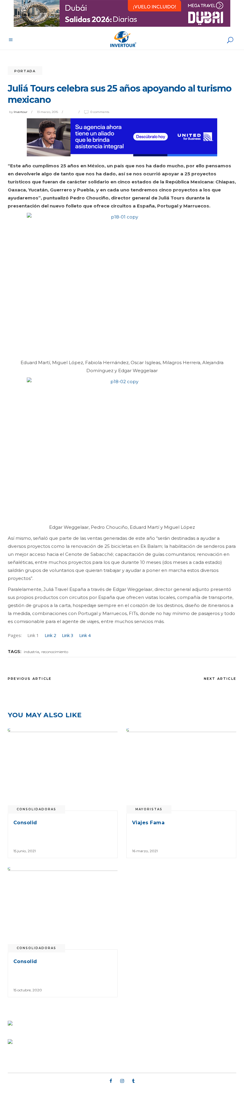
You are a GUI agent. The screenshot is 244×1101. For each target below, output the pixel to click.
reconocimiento (54, 651)
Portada (25, 71)
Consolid (25, 822)
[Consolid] (63, 769)
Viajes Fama (148, 822)
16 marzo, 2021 (145, 851)
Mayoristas (148, 809)
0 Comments (99, 112)
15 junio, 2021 (24, 851)
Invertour (20, 112)
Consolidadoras (36, 809)
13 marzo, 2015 (47, 112)
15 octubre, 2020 (27, 990)
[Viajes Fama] (181, 769)
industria (31, 651)
